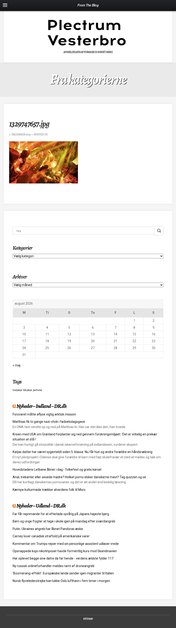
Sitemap (88, 618)
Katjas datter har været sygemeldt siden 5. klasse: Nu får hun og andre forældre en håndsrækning (82, 452)
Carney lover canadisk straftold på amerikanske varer (51, 536)
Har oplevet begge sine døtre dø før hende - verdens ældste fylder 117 (63, 558)
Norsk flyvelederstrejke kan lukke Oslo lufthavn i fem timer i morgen (61, 581)
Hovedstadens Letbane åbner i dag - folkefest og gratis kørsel (57, 469)
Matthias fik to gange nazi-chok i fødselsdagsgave (49, 421)
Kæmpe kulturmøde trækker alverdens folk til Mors (49, 489)
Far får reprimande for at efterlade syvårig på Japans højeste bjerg (61, 514)
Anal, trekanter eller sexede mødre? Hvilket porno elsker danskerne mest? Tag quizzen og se (79, 477)
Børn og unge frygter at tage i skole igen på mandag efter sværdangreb (64, 521)
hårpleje (27, 390)
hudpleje (17, 390)
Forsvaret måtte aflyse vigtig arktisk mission (44, 414)
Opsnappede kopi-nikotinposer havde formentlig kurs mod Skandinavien (65, 551)
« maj (16, 365)
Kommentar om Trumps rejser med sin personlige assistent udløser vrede (66, 544)
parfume (37, 390)
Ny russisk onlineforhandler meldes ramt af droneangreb (53, 566)
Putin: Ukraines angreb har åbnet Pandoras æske (48, 529)
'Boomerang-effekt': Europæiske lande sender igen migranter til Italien (63, 573)
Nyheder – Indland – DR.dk (41, 406)
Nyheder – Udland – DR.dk (41, 505)
